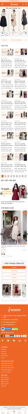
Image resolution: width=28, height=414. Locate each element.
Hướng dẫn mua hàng (7, 363)
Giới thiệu (3, 351)
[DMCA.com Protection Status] (15, 329)
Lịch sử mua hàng (6, 372)
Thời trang (4, 353)
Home (2, 35)
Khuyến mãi (4, 355)
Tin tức (3, 358)
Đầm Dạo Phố (5, 384)
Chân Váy (3, 386)
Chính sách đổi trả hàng (7, 367)
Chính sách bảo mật (6, 369)
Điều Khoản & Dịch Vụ (7, 365)
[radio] (2, 254)
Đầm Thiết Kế (4, 379)
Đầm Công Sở (5, 377)
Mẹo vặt (5, 40)
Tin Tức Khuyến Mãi (16, 40)
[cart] (26, 4)
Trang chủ (4, 349)
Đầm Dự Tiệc (4, 381)
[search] (23, 4)
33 (22, 176)
